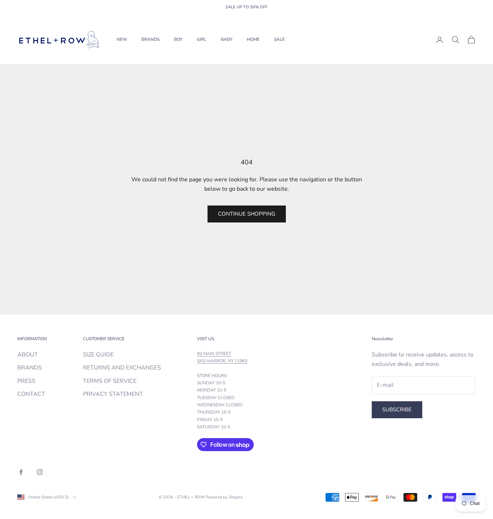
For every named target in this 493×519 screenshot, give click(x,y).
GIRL (201, 40)
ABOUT (27, 355)
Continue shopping (246, 213)
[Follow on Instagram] (39, 472)
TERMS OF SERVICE (109, 381)
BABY (226, 40)
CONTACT (31, 394)
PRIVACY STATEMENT (113, 394)
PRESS (26, 381)
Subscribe (397, 409)
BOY (178, 40)
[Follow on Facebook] (21, 472)
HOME (253, 40)
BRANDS (150, 40)
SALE (279, 40)
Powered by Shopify (224, 497)
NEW (122, 40)
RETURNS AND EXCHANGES (122, 368)
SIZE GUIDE (98, 355)
